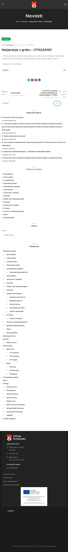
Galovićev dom (11, 387)
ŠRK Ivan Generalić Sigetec (15, 405)
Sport (5, 380)
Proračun (6, 208)
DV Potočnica (14, 356)
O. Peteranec (9, 45)
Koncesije (6, 196)
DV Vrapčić (13, 360)
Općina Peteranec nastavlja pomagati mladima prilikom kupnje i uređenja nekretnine (33, 158)
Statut (5, 214)
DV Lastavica (14, 353)
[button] (65, 4)
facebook (5, 70)
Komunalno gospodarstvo (19, 272)
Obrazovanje (7, 346)
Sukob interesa (15, 304)
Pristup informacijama (11, 205)
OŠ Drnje (13, 367)
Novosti (24, 22)
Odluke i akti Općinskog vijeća (13, 199)
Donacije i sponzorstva (18, 297)
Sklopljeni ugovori (16, 301)
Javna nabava (8, 189)
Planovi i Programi (16, 318)
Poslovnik (6, 202)
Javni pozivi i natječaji (10, 193)
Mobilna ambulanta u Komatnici (14, 136)
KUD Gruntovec (11, 397)
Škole (8, 363)
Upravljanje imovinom (17, 308)
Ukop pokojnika (8, 217)
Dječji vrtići (10, 349)
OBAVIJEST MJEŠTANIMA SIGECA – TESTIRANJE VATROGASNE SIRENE (27, 152)
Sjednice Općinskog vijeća (15, 325)
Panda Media (39, 546)
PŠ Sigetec (13, 374)
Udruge (5, 383)
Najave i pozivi (11, 342)
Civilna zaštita (8, 177)
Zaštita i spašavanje (17, 311)
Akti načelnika (8, 174)
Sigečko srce (10, 401)
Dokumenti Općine (34, 169)
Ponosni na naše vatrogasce (14, 117)
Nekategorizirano (9, 336)
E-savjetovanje (8, 180)
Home (18, 22)
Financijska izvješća (10, 183)
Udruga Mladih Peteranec (15, 408)
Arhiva (4, 230)
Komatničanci (11, 390)
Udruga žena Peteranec (14, 412)
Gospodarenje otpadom (11, 186)
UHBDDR (9, 415)
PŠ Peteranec (14, 370)
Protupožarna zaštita (10, 377)
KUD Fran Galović (12, 394)
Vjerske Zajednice (9, 418)
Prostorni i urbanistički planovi (13, 211)
